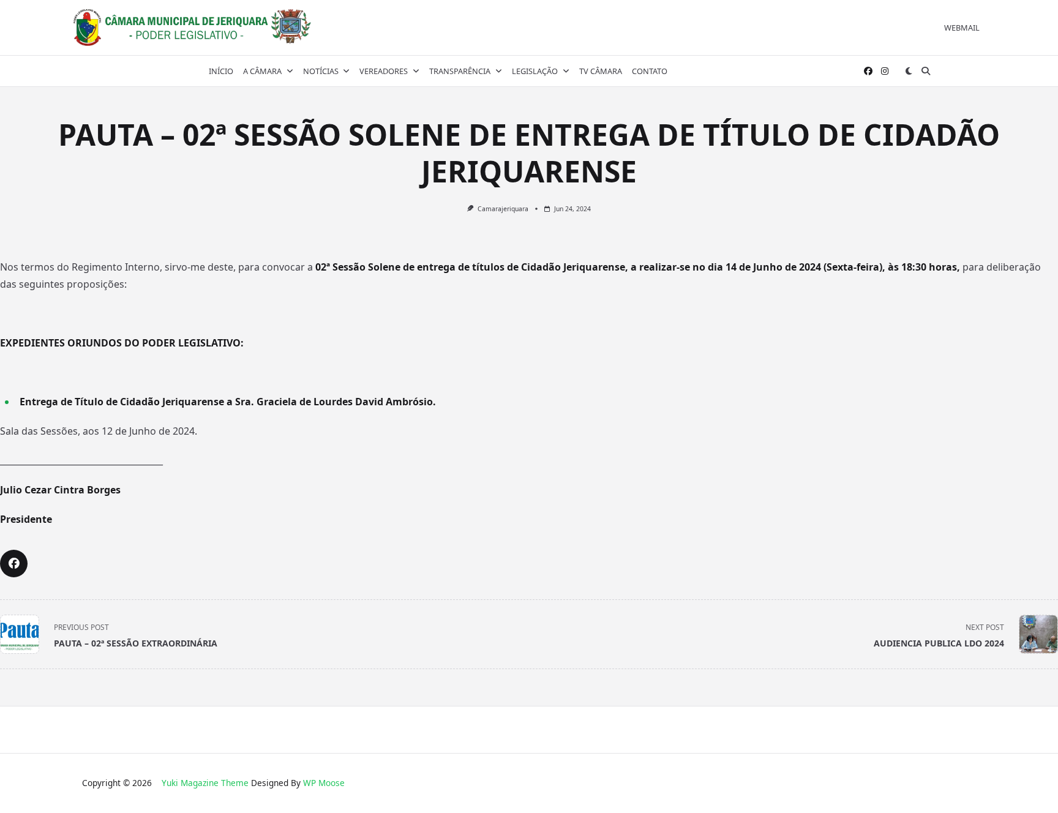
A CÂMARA (262, 71)
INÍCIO (221, 71)
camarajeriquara (503, 208)
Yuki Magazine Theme (205, 783)
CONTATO (649, 71)
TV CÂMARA (600, 71)
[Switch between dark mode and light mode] (908, 71)
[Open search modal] (925, 71)
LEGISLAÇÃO (535, 71)
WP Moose (324, 783)
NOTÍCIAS (321, 71)
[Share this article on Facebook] (14, 563)
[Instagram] (884, 71)
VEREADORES (383, 71)
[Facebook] (868, 71)
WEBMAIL (962, 27)
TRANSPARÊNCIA (459, 71)
